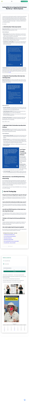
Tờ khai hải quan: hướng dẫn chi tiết (9, 234)
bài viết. (10, 72)
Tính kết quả (14, 271)
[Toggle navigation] (12, 1)
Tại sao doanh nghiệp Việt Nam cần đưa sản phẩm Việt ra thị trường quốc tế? (13, 280)
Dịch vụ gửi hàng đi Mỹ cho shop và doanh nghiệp (11, 241)
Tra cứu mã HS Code (7, 260)
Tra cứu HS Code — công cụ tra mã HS (9, 242)
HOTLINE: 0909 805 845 (24, 1)
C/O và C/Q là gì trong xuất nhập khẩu (10, 236)
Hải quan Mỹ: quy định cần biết (8, 239)
